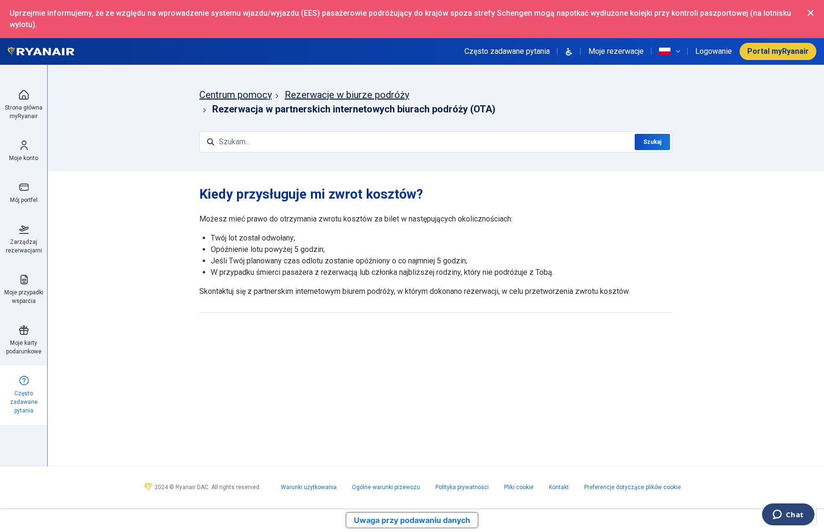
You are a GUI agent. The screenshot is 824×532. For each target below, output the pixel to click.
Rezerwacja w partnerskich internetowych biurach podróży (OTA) (353, 109)
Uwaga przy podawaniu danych (412, 520)
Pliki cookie (519, 487)
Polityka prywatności (462, 487)
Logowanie (713, 51)
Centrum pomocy (235, 94)
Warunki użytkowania (309, 487)
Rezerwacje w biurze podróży (347, 94)
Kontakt (559, 487)
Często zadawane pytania (507, 51)
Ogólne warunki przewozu (386, 487)
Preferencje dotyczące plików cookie (632, 487)
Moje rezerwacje (616, 51)
